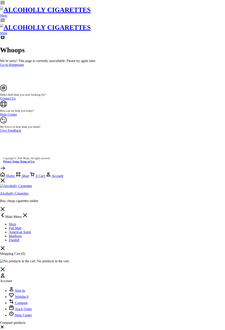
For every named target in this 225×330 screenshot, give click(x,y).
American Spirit (20, 232)
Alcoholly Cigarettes (14, 193)
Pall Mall (15, 228)
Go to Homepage (12, 65)
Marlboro (15, 236)
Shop (3, 15)
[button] (2, 328)
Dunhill (14, 240)
